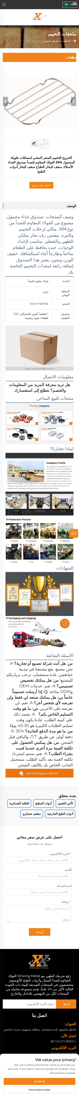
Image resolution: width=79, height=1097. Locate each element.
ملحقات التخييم (51, 40)
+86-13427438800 (63, 1041)
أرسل (39, 932)
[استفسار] (73, 533)
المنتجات (66, 40)
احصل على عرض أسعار (41, 186)
